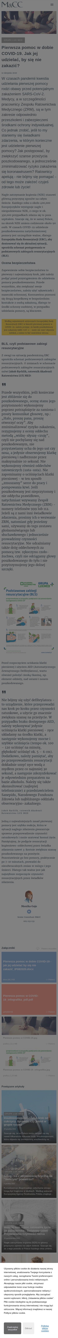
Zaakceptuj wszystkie (12, 1328)
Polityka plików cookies (45, 1328)
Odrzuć (28, 1328)
